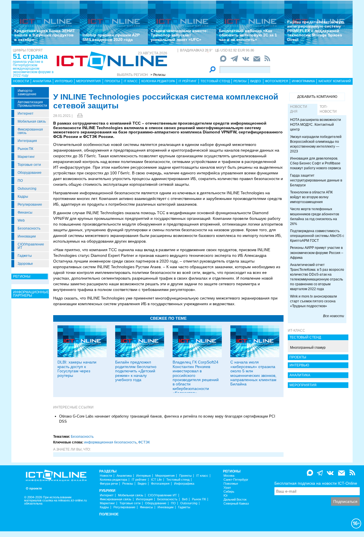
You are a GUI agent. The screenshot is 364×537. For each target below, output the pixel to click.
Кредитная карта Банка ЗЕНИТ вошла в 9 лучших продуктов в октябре (44, 35)
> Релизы (158, 75)
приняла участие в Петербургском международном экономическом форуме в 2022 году (33, 68)
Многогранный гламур (308, 348)
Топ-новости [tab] (328, 109)
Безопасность (29, 228)
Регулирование (30, 204)
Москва (229, 475)
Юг (226, 495)
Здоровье (25, 263)
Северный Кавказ (236, 503)
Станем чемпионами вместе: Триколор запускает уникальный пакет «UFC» (179, 35)
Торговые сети (29, 164)
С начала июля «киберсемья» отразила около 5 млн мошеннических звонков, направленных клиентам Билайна (253, 373)
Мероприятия (88, 81)
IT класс (131, 81)
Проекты (112, 81)
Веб (184, 499)
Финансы (25, 212)
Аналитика (42, 81)
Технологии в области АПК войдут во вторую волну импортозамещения (311, 197)
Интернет (26, 113)
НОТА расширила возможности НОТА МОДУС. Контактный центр (315, 124)
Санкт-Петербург (236, 479)
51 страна (30, 56)
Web (21, 220)
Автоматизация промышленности (32, 103)
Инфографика (303, 81)
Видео (255, 81)
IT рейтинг (188, 81)
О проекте (34, 488)
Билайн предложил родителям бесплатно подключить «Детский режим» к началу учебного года (135, 371)
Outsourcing (27, 188)
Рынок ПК (25, 148)
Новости (21, 81)
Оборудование (30, 172)
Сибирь (229, 491)
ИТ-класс (296, 330)
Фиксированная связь (30, 131)
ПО (20, 180)
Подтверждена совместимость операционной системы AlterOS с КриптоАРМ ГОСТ (317, 236)
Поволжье (231, 483)
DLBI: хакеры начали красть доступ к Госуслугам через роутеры (76, 368)
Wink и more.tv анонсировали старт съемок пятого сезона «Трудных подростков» (313, 301)
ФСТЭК (144, 442)
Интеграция (27, 140)
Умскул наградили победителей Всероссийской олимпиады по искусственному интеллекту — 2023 (316, 144)
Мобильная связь (32, 121)
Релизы (240, 81)
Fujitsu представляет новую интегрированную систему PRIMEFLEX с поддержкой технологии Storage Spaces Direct (315, 31)
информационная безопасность (110, 442)
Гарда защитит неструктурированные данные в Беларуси (316, 180)
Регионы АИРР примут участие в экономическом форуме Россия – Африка (316, 252)
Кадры (23, 196)
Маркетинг (26, 156)
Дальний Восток (235, 499)
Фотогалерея (276, 81)
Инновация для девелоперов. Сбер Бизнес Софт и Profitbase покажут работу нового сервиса (315, 163)
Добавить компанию (317, 97)
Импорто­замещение (27, 92)
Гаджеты (25, 255)
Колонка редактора (158, 81)
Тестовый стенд (215, 81)
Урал (227, 487)
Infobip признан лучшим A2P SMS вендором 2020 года (111, 37)
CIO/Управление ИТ (31, 246)
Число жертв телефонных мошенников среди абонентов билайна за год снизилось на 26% (314, 216)
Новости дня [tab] (298, 109)
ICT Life (156, 479)
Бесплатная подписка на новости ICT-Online (315, 483)
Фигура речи (109, 483)
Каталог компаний (334, 81)
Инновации (27, 236)
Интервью (64, 81)
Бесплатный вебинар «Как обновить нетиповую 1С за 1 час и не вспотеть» (248, 35)
